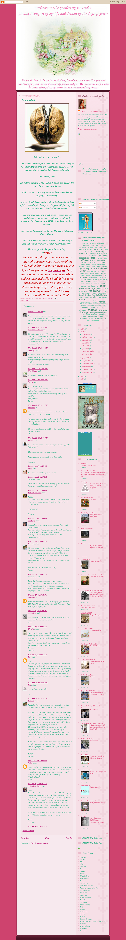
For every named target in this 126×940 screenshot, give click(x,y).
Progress (92, 677)
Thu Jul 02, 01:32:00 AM (37, 760)
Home (47, 838)
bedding (100, 251)
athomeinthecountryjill (88, 801)
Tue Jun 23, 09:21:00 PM (37, 518)
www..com (87, 383)
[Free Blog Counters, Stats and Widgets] (79, 848)
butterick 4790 (95, 256)
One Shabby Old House (88, 513)
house (103, 273)
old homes (89, 283)
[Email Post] (54, 298)
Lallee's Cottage (86, 785)
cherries (99, 258)
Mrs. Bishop (32, 371)
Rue (29, 685)
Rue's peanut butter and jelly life (91, 590)
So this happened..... (96, 561)
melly (88, 281)
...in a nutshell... (28, 100)
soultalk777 (84, 463)
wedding (94, 314)
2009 (82, 332)
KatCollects (32, 613)
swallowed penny (86, 302)
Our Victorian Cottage (88, 690)
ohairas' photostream (90, 387)
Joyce (83, 275)
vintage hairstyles (98, 312)
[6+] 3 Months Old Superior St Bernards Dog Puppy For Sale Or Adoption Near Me (93, 475)
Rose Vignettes (85, 559)
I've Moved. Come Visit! (88, 608)
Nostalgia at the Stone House (90, 644)
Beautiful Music (95, 646)
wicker (27, 300)
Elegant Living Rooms (96, 615)
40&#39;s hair (88, 245)
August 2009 (86, 361)
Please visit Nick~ (88, 351)
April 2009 (86, 343)
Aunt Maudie (98, 247)
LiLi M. (83, 816)
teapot (95, 302)
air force (90, 247)
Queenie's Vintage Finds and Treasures (90, 707)
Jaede (30, 468)
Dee (98, 262)
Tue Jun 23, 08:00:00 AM (37, 466)
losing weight (93, 277)
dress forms (85, 264)
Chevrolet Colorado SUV (88, 465)
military (95, 281)
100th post (85, 243)
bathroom (98, 249)
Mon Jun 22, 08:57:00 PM (38, 438)
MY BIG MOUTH (86, 613)
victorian (83, 310)
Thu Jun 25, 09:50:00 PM (37, 626)
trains (83, 306)
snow (89, 300)
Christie (31, 629)
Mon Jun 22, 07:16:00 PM (38, 405)
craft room (91, 262)
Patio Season (94, 741)
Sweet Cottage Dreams (88, 659)
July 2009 (85, 358)
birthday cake (102, 254)
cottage (83, 262)
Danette (31, 382)
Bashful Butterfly (95, 787)
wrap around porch (93, 320)
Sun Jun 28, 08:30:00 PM (37, 654)
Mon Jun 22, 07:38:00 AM (38, 348)
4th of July (99, 245)
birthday (92, 254)
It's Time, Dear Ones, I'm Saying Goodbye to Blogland (98, 486)
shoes (82, 299)
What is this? (85, 454)
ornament (96, 283)
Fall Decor (93, 499)
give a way (84, 269)
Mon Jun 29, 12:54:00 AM (38, 682)
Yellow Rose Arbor (34, 493)
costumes (99, 260)
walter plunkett (85, 314)
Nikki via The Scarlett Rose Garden (92, 111)
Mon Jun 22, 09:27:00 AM (38, 368)
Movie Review (94, 710)
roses (94, 293)
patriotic (91, 286)
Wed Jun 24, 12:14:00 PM (37, 574)
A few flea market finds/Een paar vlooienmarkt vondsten (97, 820)
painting (83, 286)
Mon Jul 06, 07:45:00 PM (37, 826)
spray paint (96, 300)
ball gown (88, 249)
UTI (104, 306)
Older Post (69, 838)
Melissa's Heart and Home (89, 471)
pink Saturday (87, 288)
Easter (94, 264)
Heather (31, 544)
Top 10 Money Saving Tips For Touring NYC (97, 547)
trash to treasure (94, 306)
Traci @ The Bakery (35, 311)
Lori (29, 657)
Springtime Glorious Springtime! (96, 516)
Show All (106, 833)
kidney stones (97, 275)
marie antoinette (87, 279)
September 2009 (87, 363)
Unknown (31, 407)
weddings (92, 316)
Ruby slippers (102, 293)
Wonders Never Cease (88, 606)
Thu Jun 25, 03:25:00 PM (37, 610)
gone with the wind (93, 269)
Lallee (30, 763)
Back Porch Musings (87, 739)
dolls (103, 262)
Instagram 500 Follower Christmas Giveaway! (97, 757)
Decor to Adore (85, 544)
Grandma (90, 271)
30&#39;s (93, 243)
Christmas (87, 260)
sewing (93, 297)
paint (103, 283)
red (85, 291)
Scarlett (82, 295)
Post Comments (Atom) (39, 843)
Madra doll (103, 277)
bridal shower (83, 256)
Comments (84, 208)
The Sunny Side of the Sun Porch (91, 575)
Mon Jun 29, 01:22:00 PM (38, 698)
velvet (102, 307)
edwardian (101, 264)
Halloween (94, 273)
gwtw (86, 273)
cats (93, 258)
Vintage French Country (97, 803)
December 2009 (87, 372)
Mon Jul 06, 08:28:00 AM (37, 783)
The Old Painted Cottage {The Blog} (92, 723)
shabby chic (103, 297)
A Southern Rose (34, 786)
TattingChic (84, 754)
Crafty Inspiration (95, 630)
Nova (82, 283)
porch (99, 289)
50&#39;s (82, 247)
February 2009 (87, 337)
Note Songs (84, 482)
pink (103, 285)
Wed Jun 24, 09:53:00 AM (37, 541)
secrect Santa (84, 297)
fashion (81, 266)
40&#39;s (100, 243)
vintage (92, 309)
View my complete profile (88, 129)
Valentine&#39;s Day (90, 308)
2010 (82, 376)
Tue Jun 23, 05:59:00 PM (37, 490)
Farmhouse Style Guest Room (97, 662)
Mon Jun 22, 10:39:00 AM (38, 379)
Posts (83, 204)
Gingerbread (101, 266)
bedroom (83, 253)
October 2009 (86, 366)
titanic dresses (99, 304)
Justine (30, 440)
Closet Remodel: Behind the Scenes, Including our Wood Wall (98, 727)
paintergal (31, 350)
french (88, 266)
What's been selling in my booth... (98, 773)
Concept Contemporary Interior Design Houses (97, 693)
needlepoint (102, 281)
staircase (104, 300)
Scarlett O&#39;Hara (97, 295)
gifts (93, 266)
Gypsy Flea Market (87, 528)
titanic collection (86, 304)
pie (97, 286)
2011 (82, 379)
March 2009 (86, 340)
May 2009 (85, 346)
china (105, 258)
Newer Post (25, 838)
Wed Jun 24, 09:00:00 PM (37, 595)
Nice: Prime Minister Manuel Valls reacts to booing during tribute (97, 594)
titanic (102, 302)
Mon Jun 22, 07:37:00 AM (38, 327)
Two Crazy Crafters (87, 628)
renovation (95, 291)
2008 (82, 329)
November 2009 (87, 369)
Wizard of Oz (100, 318)
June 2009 (85, 349)
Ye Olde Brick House (87, 675)
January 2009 (86, 334)
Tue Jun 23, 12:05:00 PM (37, 477)
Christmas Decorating (96, 577)
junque (88, 275)
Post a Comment (28, 830)
